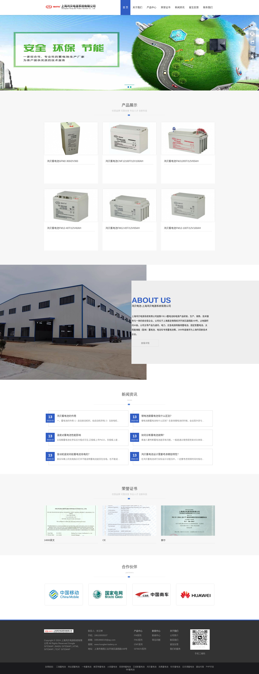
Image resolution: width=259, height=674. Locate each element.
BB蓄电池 (130, 669)
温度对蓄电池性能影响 (69, 435)
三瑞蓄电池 (61, 667)
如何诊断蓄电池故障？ (153, 435)
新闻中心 (156, 631)
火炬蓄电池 (112, 667)
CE (104, 540)
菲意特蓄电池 (125, 667)
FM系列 (137, 635)
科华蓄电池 (175, 667)
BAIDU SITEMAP (63, 646)
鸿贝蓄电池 (151, 667)
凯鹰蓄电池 (163, 667)
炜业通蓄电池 (74, 667)
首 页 (125, 7)
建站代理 (200, 667)
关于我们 (137, 7)
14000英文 (49, 540)
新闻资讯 (180, 7)
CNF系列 (138, 644)
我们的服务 (175, 649)
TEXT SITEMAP (62, 649)
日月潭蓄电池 (188, 667)
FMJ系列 (138, 640)
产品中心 (151, 7)
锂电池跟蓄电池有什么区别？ (157, 416)
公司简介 (174, 635)
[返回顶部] (252, 57)
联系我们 (208, 7)
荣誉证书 (165, 7)
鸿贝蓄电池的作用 (66, 416)
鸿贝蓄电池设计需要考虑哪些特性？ (160, 454)
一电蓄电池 (86, 667)
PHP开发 (210, 667)
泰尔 (163, 540)
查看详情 (145, 343)
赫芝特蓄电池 (99, 667)
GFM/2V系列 (140, 649)
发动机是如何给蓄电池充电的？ (74, 454)
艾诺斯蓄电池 (139, 667)
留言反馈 (194, 7)
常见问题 (156, 640)
